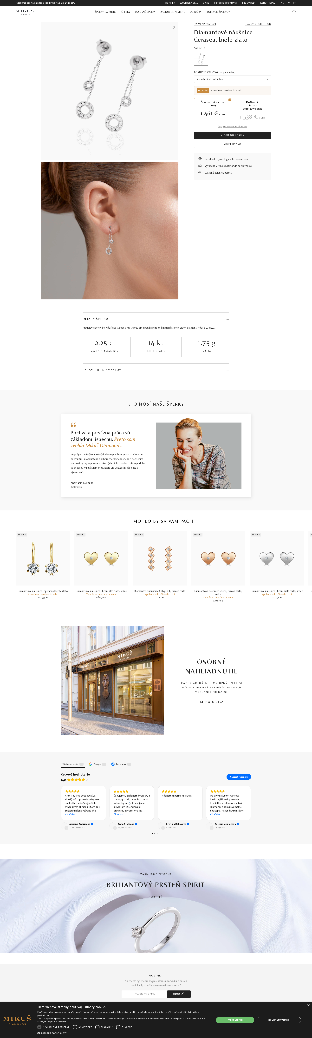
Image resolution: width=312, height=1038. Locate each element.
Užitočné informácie (225, 3)
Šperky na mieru (106, 12)
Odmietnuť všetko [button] (278, 1020)
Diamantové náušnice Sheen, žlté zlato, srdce (101, 591)
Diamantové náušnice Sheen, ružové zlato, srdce (218, 593)
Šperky (125, 12)
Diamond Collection (258, 24)
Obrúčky (196, 12)
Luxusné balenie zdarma (218, 173)
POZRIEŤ (156, 921)
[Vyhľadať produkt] (294, 12)
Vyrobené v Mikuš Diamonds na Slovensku (229, 166)
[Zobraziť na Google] (64, 850)
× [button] (308, 1005)
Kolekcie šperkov (218, 12)
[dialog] (156, 1020)
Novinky (170, 3)
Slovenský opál (189, 3)
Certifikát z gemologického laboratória (226, 159)
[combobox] (232, 79)
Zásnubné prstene (173, 12)
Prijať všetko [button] (235, 1020)
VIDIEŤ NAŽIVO (232, 144)
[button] (61, 820)
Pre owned (248, 3)
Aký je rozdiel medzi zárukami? (232, 127)
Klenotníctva (267, 3)
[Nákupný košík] (294, 3)
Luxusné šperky (145, 12)
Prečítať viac (60, 1021)
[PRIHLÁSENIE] (289, 3)
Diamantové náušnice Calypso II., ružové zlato (159, 591)
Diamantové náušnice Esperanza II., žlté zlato (43, 591)
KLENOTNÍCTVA (212, 702)
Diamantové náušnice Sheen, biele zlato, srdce (277, 591)
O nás (206, 3)
